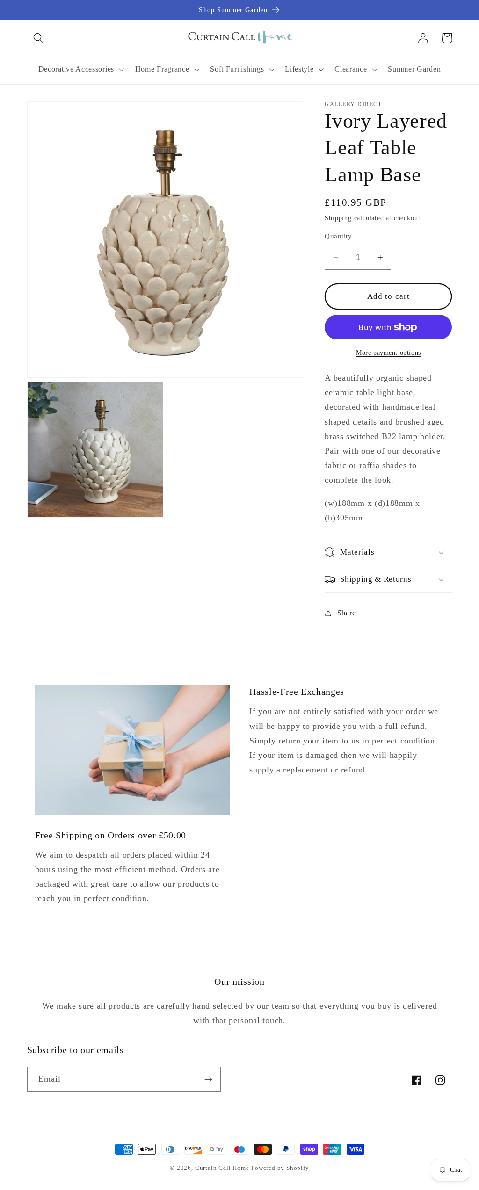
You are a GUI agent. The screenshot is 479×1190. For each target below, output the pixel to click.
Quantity (338, 236)
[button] (39, 38)
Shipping (338, 218)
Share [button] (346, 613)
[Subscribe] (208, 1079)
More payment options (388, 352)
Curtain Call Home (222, 1168)
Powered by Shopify (280, 1168)
